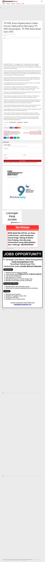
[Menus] (42, 1)
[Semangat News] (10, 1)
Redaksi (34, 559)
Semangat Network (23, 560)
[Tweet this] (8, 138)
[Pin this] (11, 138)
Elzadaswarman (12, 122)
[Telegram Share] (15, 138)
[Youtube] (16, 127)
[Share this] (5, 138)
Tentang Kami (8, 560)
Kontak (3, 560)
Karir (38, 559)
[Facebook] (11, 127)
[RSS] (19, 127)
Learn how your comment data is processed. (28, 162)
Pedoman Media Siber (15, 560)
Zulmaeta (26, 122)
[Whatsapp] (18, 138)
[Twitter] (13, 127)
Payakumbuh (19, 122)
